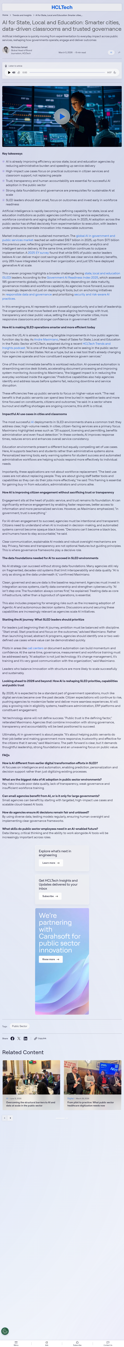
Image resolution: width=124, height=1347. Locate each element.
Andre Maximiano (46, 339)
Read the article (31, 1085)
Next (10, 1118)
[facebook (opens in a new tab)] (12, 1038)
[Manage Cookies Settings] (5, 1331)
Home (5, 15)
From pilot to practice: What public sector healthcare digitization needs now (90, 1104)
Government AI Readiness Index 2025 (72, 277)
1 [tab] (60, 1118)
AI (111, 52)
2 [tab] (67, 1118)
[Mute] (13, 72)
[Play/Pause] (8, 72)
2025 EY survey (38, 252)
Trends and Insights (22, 15)
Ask (46, 1345)
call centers (35, 648)
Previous (5, 1118)
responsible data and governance (29, 294)
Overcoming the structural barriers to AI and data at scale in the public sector (30, 1104)
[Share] (119, 52)
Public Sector (19, 1026)
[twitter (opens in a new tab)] (19, 1038)
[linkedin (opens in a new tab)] (25, 1038)
